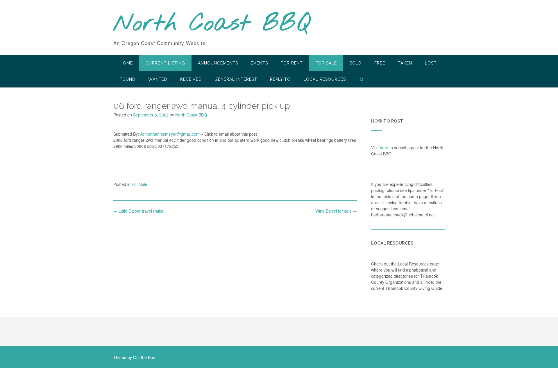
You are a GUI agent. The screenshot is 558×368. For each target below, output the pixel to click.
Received (191, 79)
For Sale (326, 63)
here (384, 147)
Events (259, 63)
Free (379, 63)
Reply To (280, 79)
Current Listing (165, 63)
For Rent (292, 63)
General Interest (235, 79)
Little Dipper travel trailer (138, 211)
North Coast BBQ (211, 24)
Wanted (157, 79)
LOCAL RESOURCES (324, 79)
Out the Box (144, 357)
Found (127, 79)
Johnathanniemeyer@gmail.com (170, 134)
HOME (126, 63)
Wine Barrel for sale (336, 211)
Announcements (218, 63)
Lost (431, 63)
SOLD (356, 63)
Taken (405, 63)
